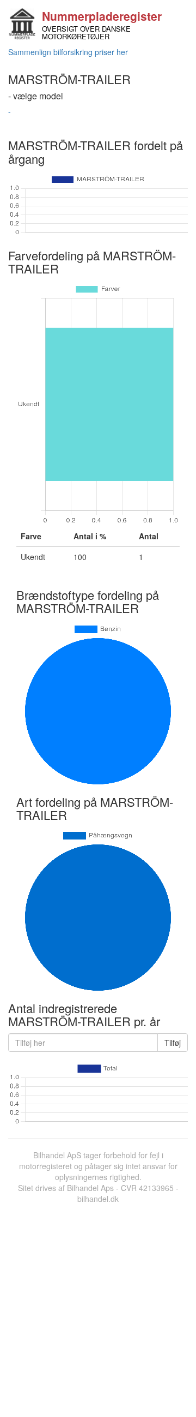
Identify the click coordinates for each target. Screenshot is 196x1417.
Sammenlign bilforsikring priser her (68, 51)
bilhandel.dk (98, 1198)
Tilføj (172, 1042)
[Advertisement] (98, 1308)
